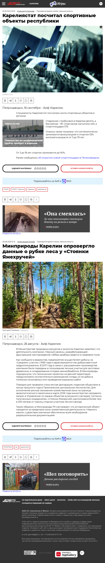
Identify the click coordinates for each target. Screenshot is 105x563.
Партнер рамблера (45, 553)
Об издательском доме (32, 500)
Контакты (61, 500)
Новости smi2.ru (11, 233)
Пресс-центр (49, 500)
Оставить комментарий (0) (82, 168)
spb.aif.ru (24, 330)
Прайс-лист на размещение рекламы (84, 500)
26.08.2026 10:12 (8, 242)
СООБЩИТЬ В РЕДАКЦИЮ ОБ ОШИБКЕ (37, 503)
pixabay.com (7, 94)
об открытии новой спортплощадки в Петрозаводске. (69, 157)
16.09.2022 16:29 (8, 11)
